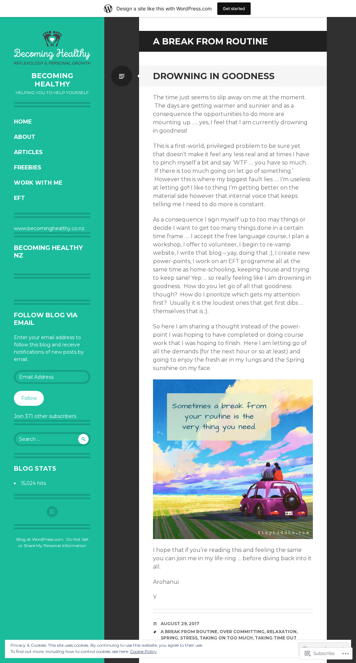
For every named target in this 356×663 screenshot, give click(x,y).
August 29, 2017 (180, 623)
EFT (19, 198)
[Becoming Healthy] (52, 48)
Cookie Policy (143, 651)
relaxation (282, 631)
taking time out (276, 637)
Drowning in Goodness (214, 76)
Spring (169, 637)
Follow (29, 398)
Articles (28, 152)
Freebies (27, 167)
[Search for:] (52, 439)
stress (188, 637)
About (24, 137)
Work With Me (38, 182)
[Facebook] (52, 511)
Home (23, 121)
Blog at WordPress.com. (40, 539)
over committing (242, 631)
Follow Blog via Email (46, 319)
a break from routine (189, 631)
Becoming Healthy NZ (48, 251)
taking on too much (226, 637)
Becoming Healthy (52, 80)
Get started (234, 8)
